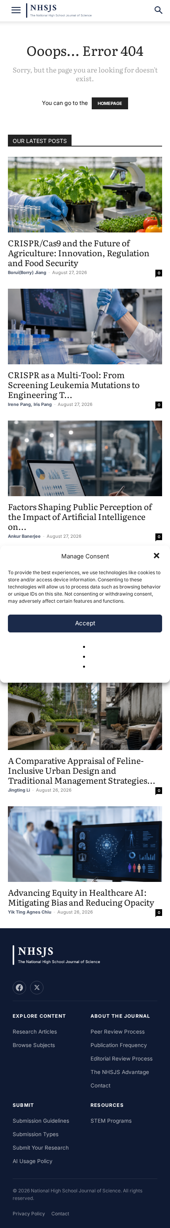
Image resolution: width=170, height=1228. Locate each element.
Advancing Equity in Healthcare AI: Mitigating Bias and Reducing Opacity (81, 897)
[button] (157, 556)
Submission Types (36, 1134)
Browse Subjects (34, 1045)
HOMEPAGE (110, 103)
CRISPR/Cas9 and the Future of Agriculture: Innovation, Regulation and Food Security (78, 252)
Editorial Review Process (122, 1058)
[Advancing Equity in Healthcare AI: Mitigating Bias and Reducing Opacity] (85, 844)
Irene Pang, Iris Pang (30, 404)
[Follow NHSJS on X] (36, 987)
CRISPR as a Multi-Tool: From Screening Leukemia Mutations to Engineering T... (74, 384)
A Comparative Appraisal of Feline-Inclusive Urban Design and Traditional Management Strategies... (81, 770)
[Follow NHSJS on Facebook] (19, 987)
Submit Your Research (41, 1147)
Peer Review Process (118, 1031)
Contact (100, 1085)
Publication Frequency (119, 1045)
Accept (85, 623)
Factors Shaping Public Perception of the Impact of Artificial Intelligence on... (80, 516)
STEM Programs (111, 1121)
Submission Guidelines (41, 1121)
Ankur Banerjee (24, 536)
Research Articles (35, 1031)
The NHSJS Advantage (120, 1072)
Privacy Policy (29, 1214)
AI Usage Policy (33, 1161)
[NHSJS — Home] (60, 955)
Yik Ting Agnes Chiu (29, 912)
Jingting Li (19, 790)
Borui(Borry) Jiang (27, 272)
